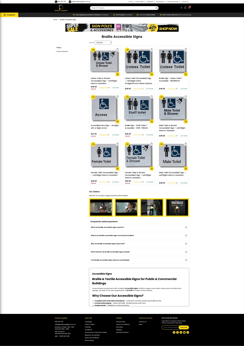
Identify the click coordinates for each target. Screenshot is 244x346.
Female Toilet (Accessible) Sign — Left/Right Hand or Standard (104, 173)
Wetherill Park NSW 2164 (63, 333)
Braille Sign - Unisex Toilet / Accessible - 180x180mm (170, 79)
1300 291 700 (59, 322)
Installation (150, 1)
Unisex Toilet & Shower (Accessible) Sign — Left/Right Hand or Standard (104, 81)
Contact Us (185, 1)
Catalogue (88, 322)
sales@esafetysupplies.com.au (65, 324)
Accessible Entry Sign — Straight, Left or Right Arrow (105, 126)
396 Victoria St (60, 332)
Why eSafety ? (160, 1)
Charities (88, 327)
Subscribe (183, 327)
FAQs (140, 324)
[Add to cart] (117, 74)
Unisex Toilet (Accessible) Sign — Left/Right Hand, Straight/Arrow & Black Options (138, 81)
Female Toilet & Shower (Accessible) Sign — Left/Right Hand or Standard (138, 175)
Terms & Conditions (122, 324)
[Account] (181, 8)
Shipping (119, 330)
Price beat (119, 327)
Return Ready (89, 340)
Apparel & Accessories (92, 335)
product (102, 195)
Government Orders (173, 1)
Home (130, 1)
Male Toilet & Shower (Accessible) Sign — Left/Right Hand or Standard (172, 128)
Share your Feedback (92, 338)
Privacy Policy (120, 322)
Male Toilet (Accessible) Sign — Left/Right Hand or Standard (172, 173)
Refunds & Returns (122, 332)
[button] (157, 8)
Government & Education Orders (96, 332)
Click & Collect (139, 1)
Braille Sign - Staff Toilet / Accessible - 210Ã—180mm (136, 126)
